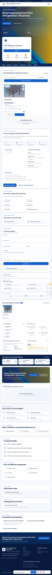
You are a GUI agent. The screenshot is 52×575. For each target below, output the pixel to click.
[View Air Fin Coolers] (14, 91)
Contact (35, 65)
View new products (33, 374)
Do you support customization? (36, 520)
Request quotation (17, 23)
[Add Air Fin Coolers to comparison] (23, 89)
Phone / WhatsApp (6, 246)
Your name (5, 234)
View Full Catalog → (46, 302)
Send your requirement (44, 538)
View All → (23, 323)
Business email (6, 240)
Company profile (26, 553)
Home (3, 65)
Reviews (29, 65)
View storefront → (15, 111)
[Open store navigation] (48, 4)
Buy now (19, 114)
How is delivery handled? (10, 528)
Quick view (7, 86)
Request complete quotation (26, 185)
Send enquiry (16, 50)
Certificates (23, 65)
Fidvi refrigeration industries (9, 111)
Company (15, 65)
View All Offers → (47, 357)
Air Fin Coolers (8, 99)
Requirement (5, 250)
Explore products (6, 23)
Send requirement (26, 123)
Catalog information (27, 551)
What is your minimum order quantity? (14, 520)
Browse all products (10, 185)
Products (9, 65)
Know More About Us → (6, 350)
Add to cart (9, 114)
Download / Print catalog (26, 80)
